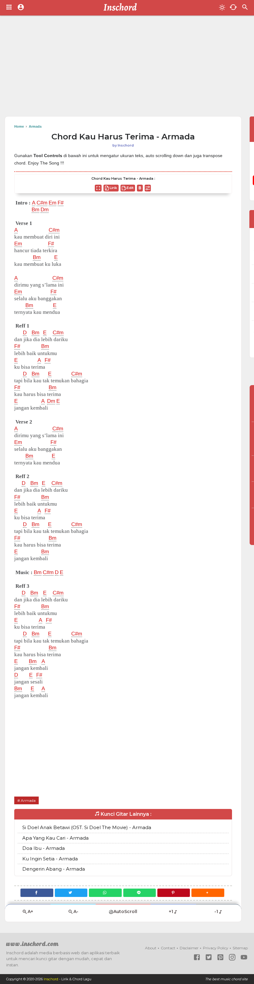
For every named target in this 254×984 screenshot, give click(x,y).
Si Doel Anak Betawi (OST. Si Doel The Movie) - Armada (86, 827)
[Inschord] (122, 8)
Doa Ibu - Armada (43, 848)
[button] (207, 893)
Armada (28, 800)
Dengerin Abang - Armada (53, 869)
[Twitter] (71, 893)
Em (52, 203)
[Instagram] (232, 957)
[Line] (139, 893)
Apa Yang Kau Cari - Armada (55, 838)
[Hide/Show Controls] (148, 188)
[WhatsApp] (105, 893)
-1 (216, 911)
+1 (171, 911)
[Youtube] (244, 957)
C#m (42, 203)
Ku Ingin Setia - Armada (50, 859)
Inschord (51, 979)
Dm (45, 210)
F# (61, 203)
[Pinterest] (173, 893)
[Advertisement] (127, 68)
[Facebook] (36, 893)
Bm (35, 210)
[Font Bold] (140, 188)
